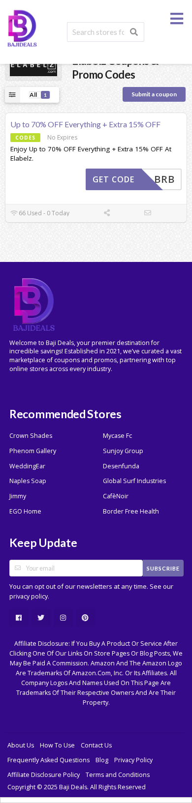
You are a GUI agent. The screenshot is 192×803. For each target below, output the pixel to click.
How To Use (57, 745)
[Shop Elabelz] (33, 67)
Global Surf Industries (134, 481)
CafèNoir (115, 496)
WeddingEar (27, 466)
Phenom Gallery (32, 451)
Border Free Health (131, 511)
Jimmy (17, 496)
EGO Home (25, 511)
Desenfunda (121, 466)
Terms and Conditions (118, 775)
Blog (102, 760)
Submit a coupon (154, 94)
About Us (20, 745)
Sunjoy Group (123, 451)
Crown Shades (30, 435)
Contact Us (96, 745)
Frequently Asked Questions (48, 760)
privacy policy (28, 596)
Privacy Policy (133, 760)
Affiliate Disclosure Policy (43, 775)
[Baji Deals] (22, 27)
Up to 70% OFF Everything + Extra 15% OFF (85, 124)
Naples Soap (27, 481)
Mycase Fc (117, 435)
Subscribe (163, 568)
